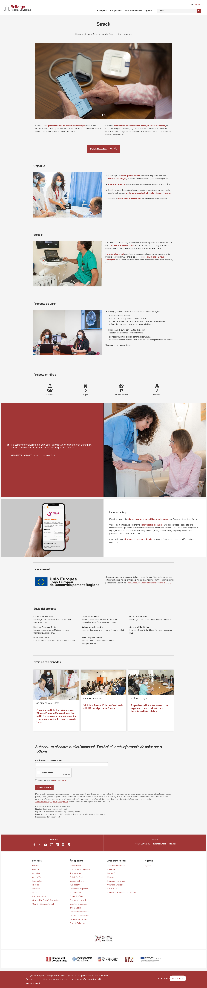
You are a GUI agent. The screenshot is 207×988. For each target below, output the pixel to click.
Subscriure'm (44, 787)
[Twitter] (39, 845)
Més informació (33, 983)
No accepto (163, 978)
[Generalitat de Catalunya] (56, 959)
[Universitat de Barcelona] (107, 959)
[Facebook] (34, 844)
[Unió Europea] (151, 959)
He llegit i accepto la (52, 780)
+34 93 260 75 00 (142, 844)
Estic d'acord (178, 978)
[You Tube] (45, 845)
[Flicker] (63, 844)
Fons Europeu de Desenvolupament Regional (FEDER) (148, 583)
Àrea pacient (115, 10)
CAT (192, 4)
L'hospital (101, 10)
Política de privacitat (59, 780)
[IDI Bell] (129, 959)
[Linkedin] (57, 844)
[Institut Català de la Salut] (82, 959)
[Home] (18, 7)
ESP (196, 4)
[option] (103, 81)
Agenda (148, 10)
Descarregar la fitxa (101, 149)
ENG (199, 4)
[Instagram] (51, 844)
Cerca (199, 11)
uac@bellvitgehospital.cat (163, 844)
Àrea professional (133, 10)
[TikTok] (69, 845)
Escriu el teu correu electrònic (48, 760)
